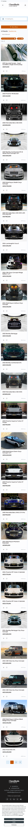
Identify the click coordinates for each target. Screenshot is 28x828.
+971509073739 (15, 788)
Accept (14, 819)
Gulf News (4, 1)
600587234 (15, 786)
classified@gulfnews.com (14, 792)
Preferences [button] (20, 815)
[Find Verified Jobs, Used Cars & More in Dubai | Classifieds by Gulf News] (14, 5)
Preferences (14, 824)
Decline (14, 822)
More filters (15, 27)
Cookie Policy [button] (15, 813)
